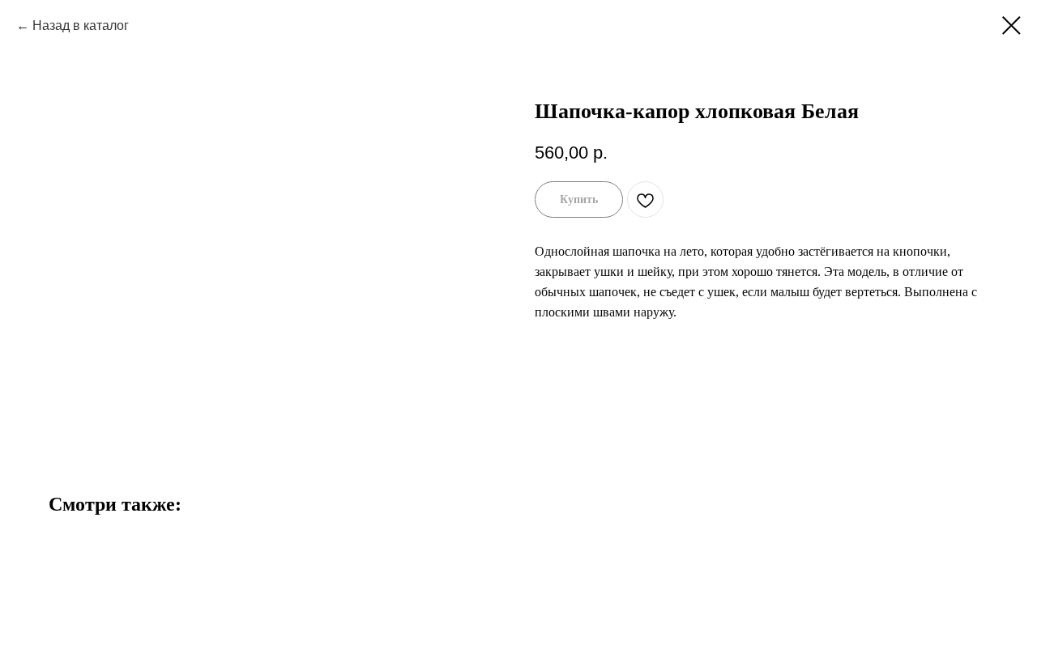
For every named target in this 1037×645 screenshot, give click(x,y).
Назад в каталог (80, 25)
